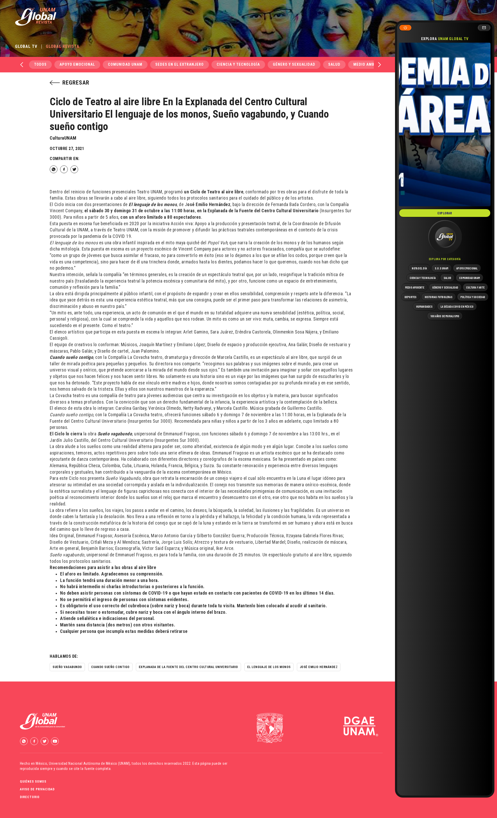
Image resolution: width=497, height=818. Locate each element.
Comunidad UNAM (125, 64)
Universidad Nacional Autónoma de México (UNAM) (89, 763)
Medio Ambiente (369, 64)
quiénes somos (33, 781)
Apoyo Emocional (77, 64)
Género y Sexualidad (294, 64)
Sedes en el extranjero (179, 64)
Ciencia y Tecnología (238, 64)
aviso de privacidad (37, 789)
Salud (334, 64)
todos (40, 64)
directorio (30, 797)
